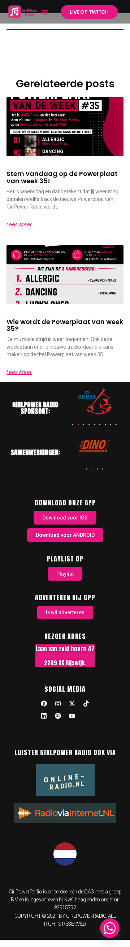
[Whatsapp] (110, 928)
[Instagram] (58, 703)
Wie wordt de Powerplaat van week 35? (64, 325)
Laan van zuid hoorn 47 (65, 648)
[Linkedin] (44, 716)
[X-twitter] (72, 703)
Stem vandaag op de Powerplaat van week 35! (62, 177)
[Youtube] (72, 716)
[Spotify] (58, 716)
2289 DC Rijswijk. (65, 662)
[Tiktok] (86, 703)
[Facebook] (44, 703)
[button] (44, 12)
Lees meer (19, 224)
